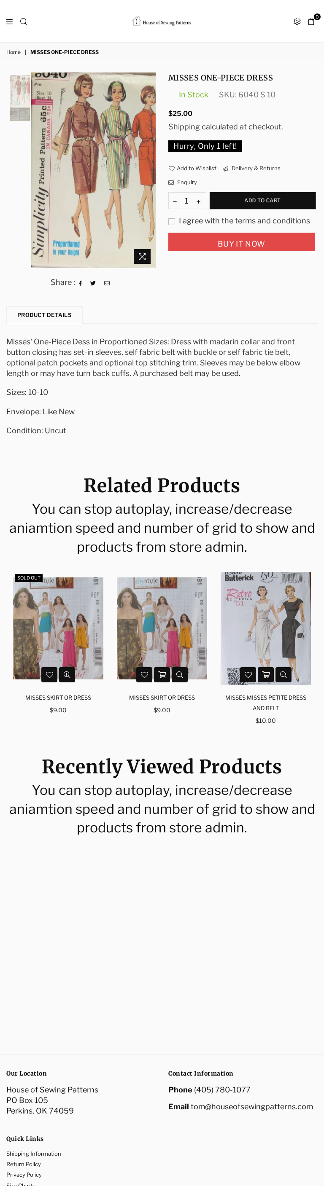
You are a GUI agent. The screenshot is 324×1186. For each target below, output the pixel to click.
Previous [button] (38, 170)
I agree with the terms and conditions (243, 220)
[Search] (23, 21)
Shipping (184, 126)
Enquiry (186, 182)
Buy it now (241, 243)
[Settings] (297, 21)
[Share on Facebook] (80, 282)
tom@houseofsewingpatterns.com (252, 1106)
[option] (93, 170)
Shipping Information (33, 1153)
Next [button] (148, 170)
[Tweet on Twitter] (93, 282)
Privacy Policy (24, 1174)
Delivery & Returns (255, 168)
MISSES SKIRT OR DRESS (58, 697)
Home (13, 52)
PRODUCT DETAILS (44, 314)
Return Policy (23, 1164)
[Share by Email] (107, 282)
